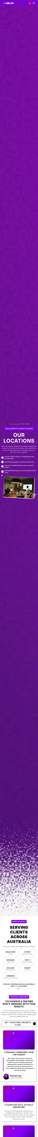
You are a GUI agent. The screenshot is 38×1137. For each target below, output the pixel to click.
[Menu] (33, 3)
